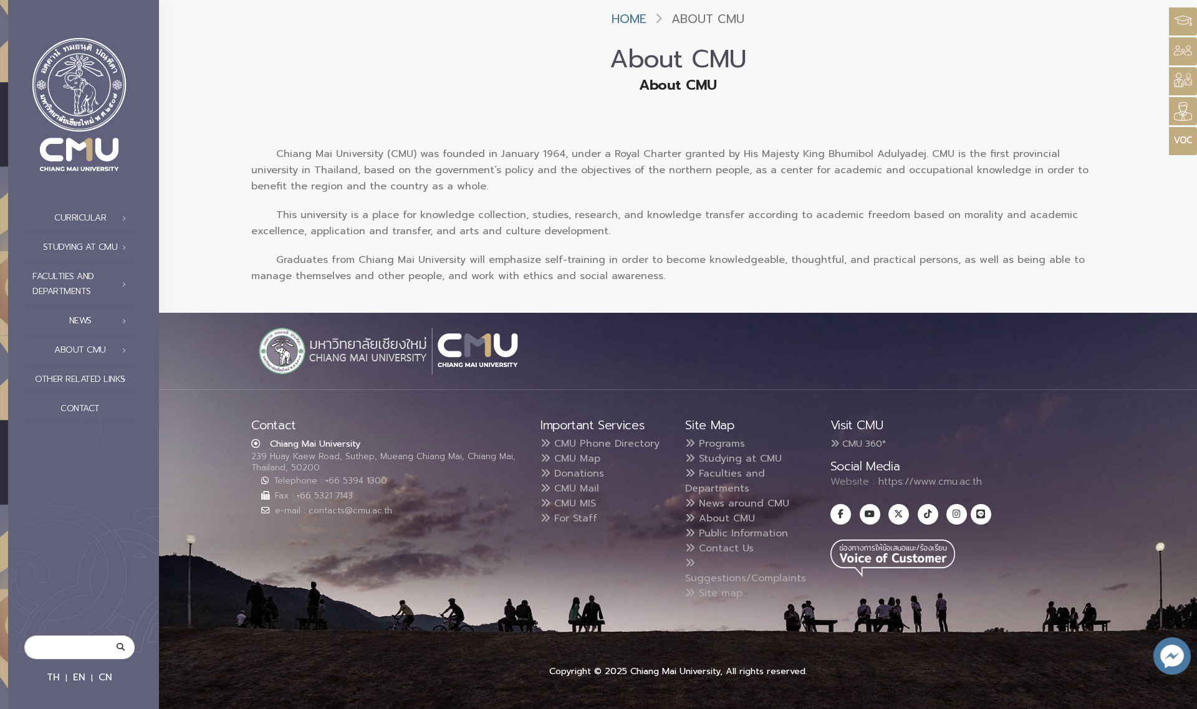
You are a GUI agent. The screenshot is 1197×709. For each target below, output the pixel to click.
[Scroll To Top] (1175, 695)
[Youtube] (870, 514)
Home (629, 19)
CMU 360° (862, 443)
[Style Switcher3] (1183, 21)
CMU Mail (574, 488)
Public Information (741, 533)
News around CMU (742, 503)
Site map (719, 593)
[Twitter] (898, 514)
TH (53, 677)
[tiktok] (928, 514)
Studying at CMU (738, 458)
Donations (577, 473)
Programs (720, 443)
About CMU (725, 518)
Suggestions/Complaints (745, 578)
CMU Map (575, 458)
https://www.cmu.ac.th (930, 481)
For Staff (573, 518)
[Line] (981, 514)
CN (105, 677)
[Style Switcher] (1183, 51)
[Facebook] (840, 514)
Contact (80, 408)
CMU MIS (573, 503)
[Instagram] (956, 514)
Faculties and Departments (725, 481)
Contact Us (724, 548)
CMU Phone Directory (605, 443)
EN (79, 677)
